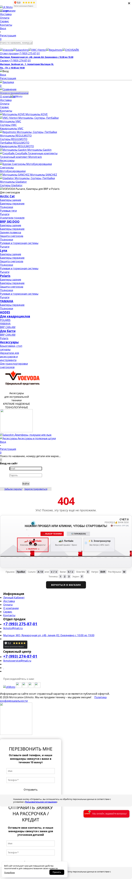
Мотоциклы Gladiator (13, 182)
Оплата (8, 604)
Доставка (9, 601)
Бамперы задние (10, 200)
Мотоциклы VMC (10, 121)
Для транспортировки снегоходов (14, 365)
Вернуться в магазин (66, 584)
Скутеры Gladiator (11, 185)
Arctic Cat (7, 196)
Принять (57, 872)
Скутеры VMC (8, 125)
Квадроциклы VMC (11, 128)
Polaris (5, 276)
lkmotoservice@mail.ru (17, 660)
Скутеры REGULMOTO (13, 139)
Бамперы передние (12, 203)
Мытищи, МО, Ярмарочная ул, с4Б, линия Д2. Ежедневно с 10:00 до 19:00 (48, 635)
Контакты (9, 615)
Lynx (3, 250)
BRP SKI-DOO (9, 222)
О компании (11, 608)
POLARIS (5, 320)
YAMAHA (6, 301)
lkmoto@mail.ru (13, 628)
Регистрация (8, 78)
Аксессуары (7, 160)
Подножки (6, 207)
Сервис (7, 611)
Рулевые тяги (8, 210)
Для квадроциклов (15, 316)
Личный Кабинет (14, 597)
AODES (5, 312)
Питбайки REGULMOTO (14, 142)
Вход (3, 75)
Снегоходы (7, 167)
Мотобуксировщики (13, 171)
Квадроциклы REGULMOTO (17, 146)
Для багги (7, 331)
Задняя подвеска (10, 232)
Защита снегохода (11, 236)
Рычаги (4, 214)
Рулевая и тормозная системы (19, 243)
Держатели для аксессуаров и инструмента (9, 356)
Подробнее (9, 872)
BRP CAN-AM (7, 327)
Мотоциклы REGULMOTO (16, 135)
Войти (26, 483)
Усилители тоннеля (12, 218)
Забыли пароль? (13, 489)
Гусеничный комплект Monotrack (21, 157)
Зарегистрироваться (35, 489)
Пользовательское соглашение (41, 802)
